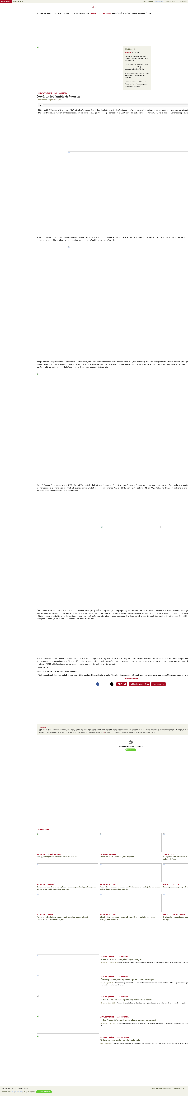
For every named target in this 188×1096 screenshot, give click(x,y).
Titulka (40, 13)
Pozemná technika (61, 13)
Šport (148, 13)
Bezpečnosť (117, 13)
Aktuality (48, 13)
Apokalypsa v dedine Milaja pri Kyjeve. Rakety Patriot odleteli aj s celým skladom (137, 75)
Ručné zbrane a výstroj (101, 13)
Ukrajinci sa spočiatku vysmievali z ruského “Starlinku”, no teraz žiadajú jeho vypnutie (136, 58)
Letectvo (74, 13)
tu (104, 732)
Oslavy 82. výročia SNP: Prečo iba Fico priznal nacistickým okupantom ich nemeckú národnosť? (136, 84)
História (126, 13)
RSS (3, 1088)
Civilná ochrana (138, 13)
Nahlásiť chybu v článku (139, 684)
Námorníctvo (84, 13)
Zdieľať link (122, 684)
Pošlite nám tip (158, 684)
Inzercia (7, 1088)
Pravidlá (19, 1088)
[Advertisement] (94, 30)
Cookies (25, 1088)
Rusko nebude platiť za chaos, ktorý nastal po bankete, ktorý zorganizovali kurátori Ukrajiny (136, 67)
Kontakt (13, 1088)
